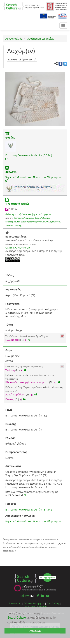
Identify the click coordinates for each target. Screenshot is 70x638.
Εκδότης (10, 424)
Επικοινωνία (15, 603)
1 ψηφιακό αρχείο (17, 203)
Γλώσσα (10, 438)
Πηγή (8, 409)
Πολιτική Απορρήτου (34, 603)
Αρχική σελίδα (13, 38)
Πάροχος (10, 503)
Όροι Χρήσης (53, 603)
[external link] (6, 159)
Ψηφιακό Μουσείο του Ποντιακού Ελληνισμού (33, 177)
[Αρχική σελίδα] (23, 6)
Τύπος (9, 324)
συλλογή (11, 172)
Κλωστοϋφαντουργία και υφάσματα (26, 382)
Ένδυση (10, 370)
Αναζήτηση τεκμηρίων (40, 38)
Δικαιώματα (13, 466)
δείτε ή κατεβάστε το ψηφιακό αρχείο (28, 214)
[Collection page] (7, 168)
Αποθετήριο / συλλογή (20, 515)
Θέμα (8, 350)
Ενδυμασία (12, 339)
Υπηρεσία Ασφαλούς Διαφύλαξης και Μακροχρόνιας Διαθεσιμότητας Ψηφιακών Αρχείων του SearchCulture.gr (33, 221)
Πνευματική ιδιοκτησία (35, 606)
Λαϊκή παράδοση (15, 394)
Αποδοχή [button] (35, 630)
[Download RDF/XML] (20, 60)
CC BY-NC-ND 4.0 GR (17, 247)
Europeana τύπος (16, 452)
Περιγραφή (12, 303)
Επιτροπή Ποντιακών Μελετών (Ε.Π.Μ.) (28, 155)
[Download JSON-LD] (35, 60)
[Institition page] (7, 134)
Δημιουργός (12, 289)
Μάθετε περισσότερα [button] (31, 622)
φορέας (10, 137)
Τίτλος (9, 275)
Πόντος (9, 399)
